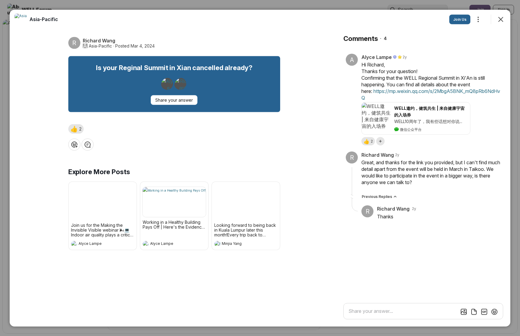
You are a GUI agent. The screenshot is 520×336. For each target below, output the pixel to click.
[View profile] (74, 244)
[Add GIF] (484, 311)
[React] (74, 144)
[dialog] (260, 168)
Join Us (459, 19)
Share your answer (174, 99)
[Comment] (88, 144)
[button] (76, 129)
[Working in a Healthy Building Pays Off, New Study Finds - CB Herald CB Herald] (174, 201)
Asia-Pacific (100, 45)
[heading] (97, 244)
